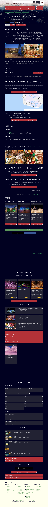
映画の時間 (38, 486)
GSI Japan (35, 110)
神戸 (6, 393)
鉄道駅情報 (19, 486)
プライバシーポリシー (30, 500)
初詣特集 (28, 496)
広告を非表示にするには (38, 253)
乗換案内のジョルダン (20, 500)
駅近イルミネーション (9, 424)
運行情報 (9, 489)
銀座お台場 (7, 388)
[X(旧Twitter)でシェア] (18, 233)
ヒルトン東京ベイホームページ (36, 146)
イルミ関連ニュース (9, 8)
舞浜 (10, 132)
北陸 (31, 3)
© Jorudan (39, 110)
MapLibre (30, 110)
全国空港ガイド (20, 493)
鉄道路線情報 (19, 487)
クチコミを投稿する (24, 175)
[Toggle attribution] (42, 110)
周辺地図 (13, 24)
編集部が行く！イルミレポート (12, 334)
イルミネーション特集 (11, 3)
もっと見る (10, 224)
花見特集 (28, 486)
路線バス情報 (19, 489)
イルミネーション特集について (24, 472)
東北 (26, 3)
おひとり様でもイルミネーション (11, 421)
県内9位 (17, 22)
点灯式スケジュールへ (10, 339)
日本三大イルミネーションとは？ (12, 341)
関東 (19, 3)
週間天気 (24, 24)
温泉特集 (28, 497)
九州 (40, 3)
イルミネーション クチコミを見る (12, 458)
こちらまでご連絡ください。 (37, 194)
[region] (24, 102)
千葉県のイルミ (25, 12)
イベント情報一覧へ (10, 336)
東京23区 (19, 388)
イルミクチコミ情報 (24, 8)
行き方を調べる (24, 91)
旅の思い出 (38, 490)
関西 (21, 3)
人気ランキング (38, 72)
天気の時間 (38, 487)
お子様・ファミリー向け (9, 419)
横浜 (31, 388)
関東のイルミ (18, 12)
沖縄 (6, 408)
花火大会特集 (29, 487)
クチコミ (18, 24)
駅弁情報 (38, 489)
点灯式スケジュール (17, 8)
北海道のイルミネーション (23, 224)
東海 (33, 3)
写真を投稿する (24, 186)
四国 (38, 3)
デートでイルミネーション (10, 414)
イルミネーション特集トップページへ (12, 477)
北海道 (24, 3)
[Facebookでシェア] (30, 233)
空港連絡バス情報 (20, 492)
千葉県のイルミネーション (10, 475)
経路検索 (9, 487)
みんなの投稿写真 (32, 8)
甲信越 (29, 3)
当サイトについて (40, 8)
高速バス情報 (19, 490)
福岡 (19, 393)
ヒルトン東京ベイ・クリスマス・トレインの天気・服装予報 (23, 120)
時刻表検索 (9, 486)
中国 (36, 3)
